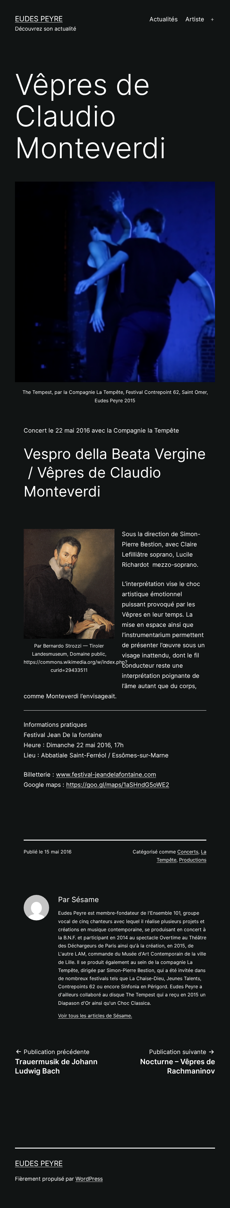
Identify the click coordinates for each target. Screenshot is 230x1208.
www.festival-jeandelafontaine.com (106, 774)
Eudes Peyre (39, 18)
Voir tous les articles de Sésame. (95, 1016)
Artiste (194, 19)
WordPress (89, 1179)
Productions (192, 860)
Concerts (187, 852)
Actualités (163, 19)
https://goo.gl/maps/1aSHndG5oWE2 (117, 784)
